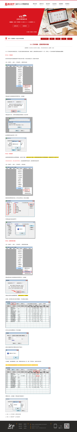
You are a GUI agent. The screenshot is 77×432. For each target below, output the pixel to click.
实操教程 (61, 3)
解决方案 (69, 38)
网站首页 (35, 3)
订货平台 (25, 428)
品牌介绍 (41, 3)
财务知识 (64, 38)
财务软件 (25, 424)
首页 (9, 38)
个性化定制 (20, 428)
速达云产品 (20, 426)
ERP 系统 (25, 426)
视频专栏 (52, 38)
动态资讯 (54, 3)
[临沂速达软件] (10, 429)
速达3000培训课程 (44, 38)
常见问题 (58, 38)
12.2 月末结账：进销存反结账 (15, 414)
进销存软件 (20, 424)
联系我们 (67, 3)
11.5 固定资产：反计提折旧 (14, 416)
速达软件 (48, 3)
